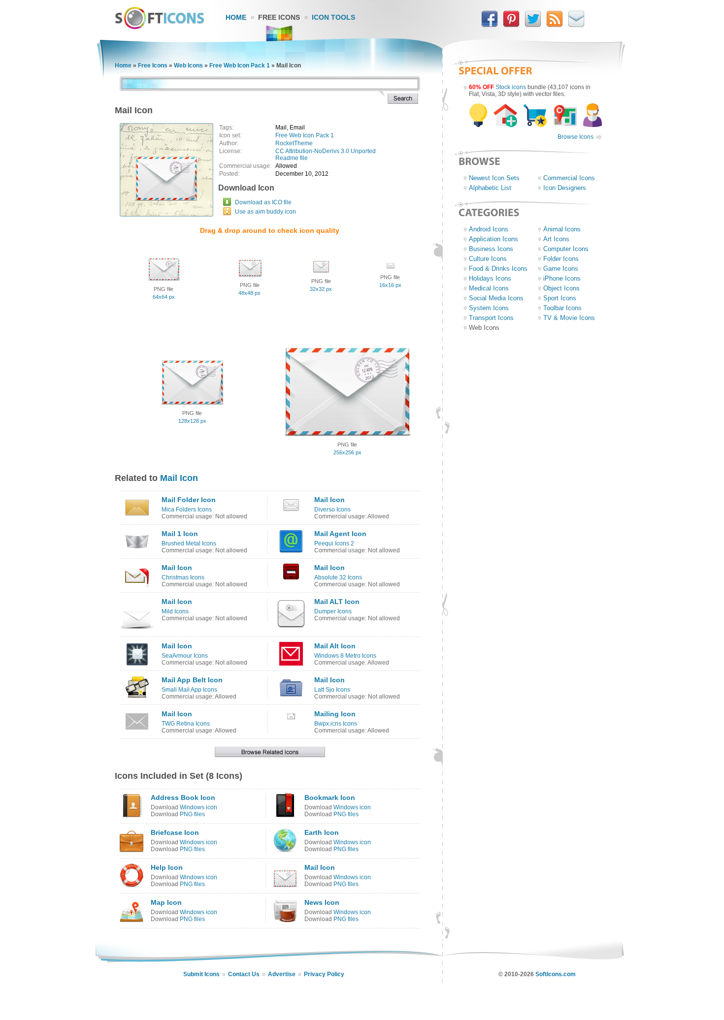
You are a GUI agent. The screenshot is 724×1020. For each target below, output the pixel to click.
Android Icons (488, 229)
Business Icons (491, 249)
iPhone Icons (562, 278)
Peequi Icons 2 (334, 543)
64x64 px (164, 297)
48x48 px (249, 293)
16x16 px (390, 285)
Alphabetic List (490, 187)
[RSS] (554, 25)
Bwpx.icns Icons (335, 723)
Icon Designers (564, 187)
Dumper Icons (333, 611)
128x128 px (192, 421)
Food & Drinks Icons (498, 268)
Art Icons (556, 239)
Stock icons (510, 87)
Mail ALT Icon (337, 602)
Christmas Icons (183, 577)
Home (236, 17)
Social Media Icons (496, 298)
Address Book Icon (183, 797)
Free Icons (279, 17)
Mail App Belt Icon (192, 680)
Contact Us (244, 974)
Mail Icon (179, 478)
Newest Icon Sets (494, 178)
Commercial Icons (569, 178)
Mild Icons (175, 611)
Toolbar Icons (562, 308)
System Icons (489, 308)
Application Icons (493, 239)
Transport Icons (491, 317)
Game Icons (560, 268)
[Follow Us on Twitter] (533, 25)
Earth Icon (321, 832)
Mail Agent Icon (340, 534)
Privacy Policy (324, 974)
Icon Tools (333, 17)
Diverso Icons (332, 509)
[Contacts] (576, 25)
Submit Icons (201, 974)
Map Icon (166, 902)
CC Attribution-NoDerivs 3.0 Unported (325, 151)
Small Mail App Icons (189, 689)
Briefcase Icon (175, 832)
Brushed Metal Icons (189, 543)
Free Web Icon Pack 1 (239, 65)
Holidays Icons (490, 278)
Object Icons (561, 288)
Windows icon (198, 807)
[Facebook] (489, 25)
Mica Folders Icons (187, 509)
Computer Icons (566, 249)
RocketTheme (294, 143)
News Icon (321, 902)
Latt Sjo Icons (332, 689)
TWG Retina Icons (186, 723)
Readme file (291, 158)
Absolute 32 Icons (338, 577)
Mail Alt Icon (335, 646)
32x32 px (321, 289)
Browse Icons (575, 136)
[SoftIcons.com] (159, 27)
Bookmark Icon (329, 797)
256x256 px (347, 452)
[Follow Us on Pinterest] (511, 25)
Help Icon (167, 867)
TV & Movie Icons (569, 317)
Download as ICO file (263, 202)
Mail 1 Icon (180, 534)
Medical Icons (489, 288)
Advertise (282, 974)
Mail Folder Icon (189, 500)
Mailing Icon (335, 714)
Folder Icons (561, 258)
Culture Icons (488, 258)
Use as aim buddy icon (265, 211)
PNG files (192, 814)
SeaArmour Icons (185, 655)
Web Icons (188, 65)
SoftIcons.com (555, 974)
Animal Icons (562, 229)
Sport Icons (559, 298)
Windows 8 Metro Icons (345, 655)
